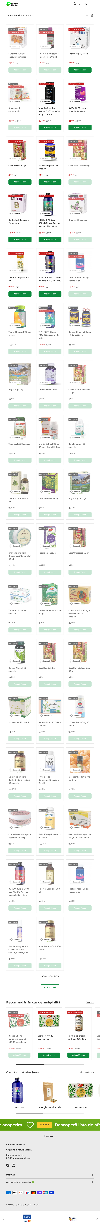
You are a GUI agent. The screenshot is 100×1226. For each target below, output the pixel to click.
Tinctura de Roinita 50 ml (18, 500)
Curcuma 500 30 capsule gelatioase (17, 55)
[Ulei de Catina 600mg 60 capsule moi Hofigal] (50, 428)
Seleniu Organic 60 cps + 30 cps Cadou (79, 333)
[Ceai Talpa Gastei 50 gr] (80, 150)
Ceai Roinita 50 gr (47, 668)
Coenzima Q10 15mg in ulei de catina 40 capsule (79, 613)
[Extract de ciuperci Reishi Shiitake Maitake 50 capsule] (20, 761)
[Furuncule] (80, 1090)
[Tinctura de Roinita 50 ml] (20, 482)
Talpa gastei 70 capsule (19, 444)
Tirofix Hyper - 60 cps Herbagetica (78, 890)
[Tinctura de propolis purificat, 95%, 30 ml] (78, 1021)
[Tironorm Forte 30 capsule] (20, 594)
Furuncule (81, 1107)
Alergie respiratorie (50, 1107)
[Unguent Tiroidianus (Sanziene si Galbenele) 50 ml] (20, 537)
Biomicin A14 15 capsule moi (45, 1037)
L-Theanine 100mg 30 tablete (78, 724)
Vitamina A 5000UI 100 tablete (50, 948)
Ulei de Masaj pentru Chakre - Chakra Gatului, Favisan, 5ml (18, 949)
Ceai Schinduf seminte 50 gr (79, 669)
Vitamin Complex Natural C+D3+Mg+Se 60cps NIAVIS (49, 111)
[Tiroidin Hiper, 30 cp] (80, 38)
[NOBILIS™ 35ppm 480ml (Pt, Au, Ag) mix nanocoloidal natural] (50, 204)
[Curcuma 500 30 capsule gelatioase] (20, 38)
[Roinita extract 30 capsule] (80, 428)
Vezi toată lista (87, 1072)
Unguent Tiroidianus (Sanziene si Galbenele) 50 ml (19, 556)
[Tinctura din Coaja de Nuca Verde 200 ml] (50, 38)
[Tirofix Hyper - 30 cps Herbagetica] (80, 262)
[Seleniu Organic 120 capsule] (50, 150)
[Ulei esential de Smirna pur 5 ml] (80, 761)
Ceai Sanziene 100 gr (49, 498)
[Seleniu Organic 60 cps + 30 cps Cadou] (80, 316)
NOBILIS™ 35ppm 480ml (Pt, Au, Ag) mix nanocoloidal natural (49, 223)
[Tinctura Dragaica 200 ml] (20, 262)
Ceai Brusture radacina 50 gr (79, 391)
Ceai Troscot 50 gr (17, 165)
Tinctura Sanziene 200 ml (49, 890)
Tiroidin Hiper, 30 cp (78, 53)
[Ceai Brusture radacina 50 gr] (80, 374)
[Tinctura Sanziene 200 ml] (50, 873)
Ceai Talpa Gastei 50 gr (79, 165)
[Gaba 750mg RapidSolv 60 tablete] (50, 818)
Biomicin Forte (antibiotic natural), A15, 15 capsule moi (17, 1039)
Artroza (19, 1107)
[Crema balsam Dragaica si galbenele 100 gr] (20, 818)
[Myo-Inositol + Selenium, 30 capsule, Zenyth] (50, 761)
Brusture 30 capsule (77, 220)
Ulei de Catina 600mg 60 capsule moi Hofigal (49, 445)
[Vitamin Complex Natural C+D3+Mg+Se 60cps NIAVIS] (50, 92)
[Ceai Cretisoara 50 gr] (80, 537)
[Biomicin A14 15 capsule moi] (49, 1021)
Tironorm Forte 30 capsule (17, 612)
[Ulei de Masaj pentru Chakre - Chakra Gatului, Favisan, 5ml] (20, 930)
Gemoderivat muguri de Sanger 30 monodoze (79, 836)
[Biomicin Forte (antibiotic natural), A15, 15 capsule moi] (19, 1021)
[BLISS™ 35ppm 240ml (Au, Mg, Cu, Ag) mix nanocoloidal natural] (20, 873)
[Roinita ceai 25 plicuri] (20, 706)
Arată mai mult (50, 987)
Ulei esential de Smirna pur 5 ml (79, 778)
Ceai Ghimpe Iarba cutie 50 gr (50, 612)
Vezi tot (90, 1002)
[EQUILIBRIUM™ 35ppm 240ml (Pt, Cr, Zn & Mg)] (50, 262)
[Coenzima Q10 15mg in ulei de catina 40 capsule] (80, 594)
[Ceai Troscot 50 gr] (20, 150)
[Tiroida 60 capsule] (50, 537)
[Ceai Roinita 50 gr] (50, 652)
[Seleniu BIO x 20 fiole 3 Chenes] (50, 706)
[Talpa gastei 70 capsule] (20, 428)
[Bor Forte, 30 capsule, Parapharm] (20, 204)
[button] (86, 4)
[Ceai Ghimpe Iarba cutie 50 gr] (50, 594)
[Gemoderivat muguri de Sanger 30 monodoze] (80, 818)
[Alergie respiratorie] (50, 1090)
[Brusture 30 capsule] (80, 204)
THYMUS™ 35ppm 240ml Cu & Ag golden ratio (49, 335)
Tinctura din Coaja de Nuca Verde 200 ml (49, 55)
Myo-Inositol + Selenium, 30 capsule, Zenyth (49, 780)
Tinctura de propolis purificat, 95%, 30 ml (77, 1037)
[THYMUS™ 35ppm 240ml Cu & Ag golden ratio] (50, 316)
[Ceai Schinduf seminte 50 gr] (80, 652)
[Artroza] (19, 1090)
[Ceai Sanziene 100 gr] (50, 482)
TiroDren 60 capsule (48, 389)
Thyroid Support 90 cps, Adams (19, 333)
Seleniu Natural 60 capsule (17, 669)
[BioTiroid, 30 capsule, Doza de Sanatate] (80, 92)
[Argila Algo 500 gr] (80, 482)
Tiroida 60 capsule (47, 553)
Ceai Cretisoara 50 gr (78, 553)
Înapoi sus (48, 1136)
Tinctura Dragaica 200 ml (18, 279)
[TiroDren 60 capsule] (50, 374)
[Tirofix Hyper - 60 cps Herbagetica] (80, 873)
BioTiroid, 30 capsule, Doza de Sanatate (78, 110)
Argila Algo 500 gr (77, 498)
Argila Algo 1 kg (15, 389)
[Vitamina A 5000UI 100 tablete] (50, 930)
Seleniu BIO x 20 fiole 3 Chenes (50, 724)
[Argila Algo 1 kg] (20, 374)
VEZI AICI (34, 1125)
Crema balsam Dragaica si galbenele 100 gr (19, 836)
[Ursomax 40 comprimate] (20, 92)
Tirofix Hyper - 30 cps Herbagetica (78, 279)
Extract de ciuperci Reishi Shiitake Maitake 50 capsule (19, 780)
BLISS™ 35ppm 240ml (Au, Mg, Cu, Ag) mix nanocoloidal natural (19, 892)
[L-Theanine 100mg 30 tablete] (80, 706)
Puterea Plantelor (18, 1205)
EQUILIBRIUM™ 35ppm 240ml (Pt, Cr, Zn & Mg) (50, 279)
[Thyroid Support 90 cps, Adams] (20, 316)
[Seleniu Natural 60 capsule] (20, 652)
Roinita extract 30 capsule (76, 445)
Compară (16, 47)
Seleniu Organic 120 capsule (48, 167)
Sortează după (13, 15)
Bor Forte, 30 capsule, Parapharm (18, 221)
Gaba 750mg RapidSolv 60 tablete (50, 836)
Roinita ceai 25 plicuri (18, 722)
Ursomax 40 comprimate (14, 109)
